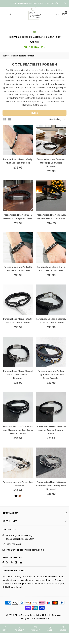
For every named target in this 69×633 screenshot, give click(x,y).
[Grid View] (5, 119)
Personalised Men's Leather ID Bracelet (18, 484)
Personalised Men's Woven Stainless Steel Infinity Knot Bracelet (51, 486)
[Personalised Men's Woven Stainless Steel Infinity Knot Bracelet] (51, 463)
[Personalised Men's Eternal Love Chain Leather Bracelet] (18, 352)
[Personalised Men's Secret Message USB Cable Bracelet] (51, 140)
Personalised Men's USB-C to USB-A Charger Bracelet (18, 216)
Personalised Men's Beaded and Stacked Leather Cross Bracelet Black (18, 430)
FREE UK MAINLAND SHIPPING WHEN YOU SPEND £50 (34, 3)
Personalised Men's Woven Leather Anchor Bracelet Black (51, 430)
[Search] (10, 14)
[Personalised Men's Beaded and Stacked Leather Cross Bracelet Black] (18, 407)
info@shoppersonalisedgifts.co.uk (25, 549)
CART (49, 630)
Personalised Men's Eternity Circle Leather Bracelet (51, 320)
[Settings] (57, 14)
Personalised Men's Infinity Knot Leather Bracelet (17, 161)
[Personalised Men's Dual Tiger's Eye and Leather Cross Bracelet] (51, 352)
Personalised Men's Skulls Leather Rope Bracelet (18, 268)
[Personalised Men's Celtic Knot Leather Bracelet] (51, 247)
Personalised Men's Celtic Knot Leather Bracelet (51, 268)
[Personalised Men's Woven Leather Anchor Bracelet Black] (51, 407)
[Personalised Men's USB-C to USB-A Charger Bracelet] (18, 195)
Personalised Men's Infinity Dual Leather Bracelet (17, 320)
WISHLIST (35, 630)
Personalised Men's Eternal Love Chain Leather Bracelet (18, 374)
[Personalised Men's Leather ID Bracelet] (18, 463)
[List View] (9, 119)
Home (6, 55)
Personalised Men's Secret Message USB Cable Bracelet (51, 163)
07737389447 (14, 544)
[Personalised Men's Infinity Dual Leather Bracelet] (18, 299)
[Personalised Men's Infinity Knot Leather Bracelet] (18, 140)
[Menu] (4, 14)
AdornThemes (41, 618)
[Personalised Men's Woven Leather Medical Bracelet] (51, 195)
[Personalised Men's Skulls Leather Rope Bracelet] (18, 247)
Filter (34, 112)
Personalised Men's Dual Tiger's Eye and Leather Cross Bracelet (51, 374)
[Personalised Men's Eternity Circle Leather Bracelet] (51, 299)
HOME (5, 630)
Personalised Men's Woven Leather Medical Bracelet (51, 216)
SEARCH (63, 630)
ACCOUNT (19, 630)
